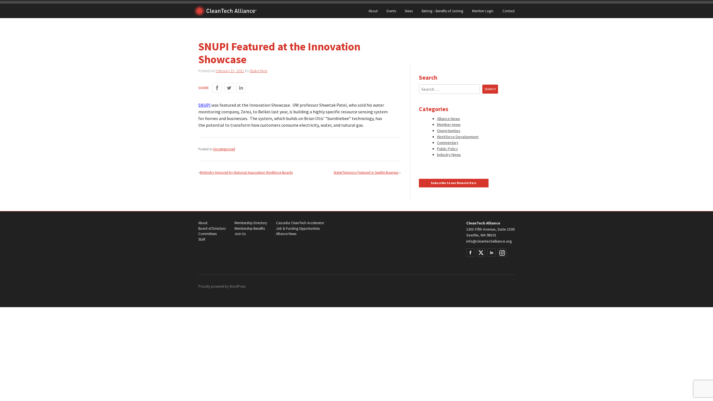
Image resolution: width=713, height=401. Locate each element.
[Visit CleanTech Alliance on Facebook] (470, 252)
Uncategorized (224, 149)
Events (391, 11)
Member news (449, 124)
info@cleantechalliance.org (489, 241)
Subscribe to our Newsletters (454, 183)
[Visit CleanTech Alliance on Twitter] (481, 252)
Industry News (449, 154)
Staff (201, 239)
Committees (207, 233)
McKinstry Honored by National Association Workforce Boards (246, 172)
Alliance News (448, 118)
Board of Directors (212, 228)
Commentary (447, 142)
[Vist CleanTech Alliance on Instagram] (502, 252)
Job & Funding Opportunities (298, 228)
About (373, 11)
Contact (508, 11)
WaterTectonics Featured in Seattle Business (366, 172)
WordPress (237, 286)
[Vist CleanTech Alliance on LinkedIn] (491, 252)
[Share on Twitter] (229, 88)
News (409, 11)
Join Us (240, 233)
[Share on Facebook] (217, 88)
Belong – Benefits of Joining (442, 11)
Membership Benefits (250, 228)
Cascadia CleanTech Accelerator (300, 223)
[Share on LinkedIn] (241, 88)
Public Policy (447, 148)
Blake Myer (258, 70)
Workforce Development (457, 136)
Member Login (483, 11)
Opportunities (448, 130)
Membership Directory (251, 223)
